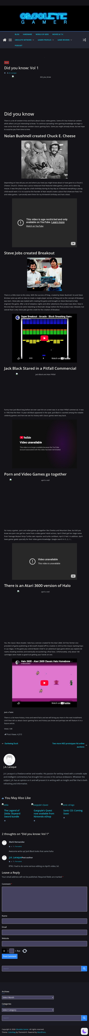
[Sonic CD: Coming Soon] (67, 805)
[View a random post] (84, 40)
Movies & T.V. (58, 34)
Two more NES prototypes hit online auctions (68, 745)
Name (4, 916)
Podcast (18, 45)
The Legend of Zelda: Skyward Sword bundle (12, 813)
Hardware (27, 34)
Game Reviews (64, 40)
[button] (33, 40)
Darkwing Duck (11, 743)
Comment (7, 884)
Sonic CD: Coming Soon (73, 812)
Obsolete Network (23, 40)
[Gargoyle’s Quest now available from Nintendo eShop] (39, 805)
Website (5, 938)
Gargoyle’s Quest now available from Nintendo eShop (44, 813)
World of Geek (42, 34)
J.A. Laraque (12, 73)
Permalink (18, 846)
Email (4, 927)
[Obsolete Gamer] (4, 40)
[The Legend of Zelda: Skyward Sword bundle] (5, 805)
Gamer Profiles (44, 40)
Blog (17, 34)
